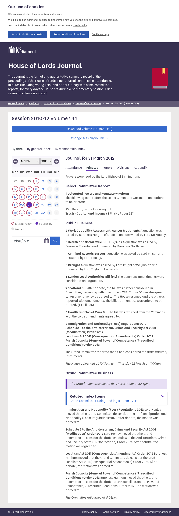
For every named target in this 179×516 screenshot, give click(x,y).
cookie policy (80, 25)
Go (55, 241)
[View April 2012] (56, 161)
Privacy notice (132, 512)
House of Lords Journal (88, 103)
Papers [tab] (107, 168)
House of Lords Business (57, 103)
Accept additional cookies (27, 34)
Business (34, 103)
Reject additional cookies (69, 34)
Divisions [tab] (123, 168)
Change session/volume (88, 138)
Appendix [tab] (140, 168)
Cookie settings (100, 34)
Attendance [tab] (74, 168)
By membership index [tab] (70, 149)
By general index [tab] (39, 149)
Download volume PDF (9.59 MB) (89, 129)
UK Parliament (16, 103)
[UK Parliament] (22, 50)
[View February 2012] (15, 161)
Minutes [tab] (92, 168)
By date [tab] (17, 149)
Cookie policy (89, 512)
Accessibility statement (157, 512)
